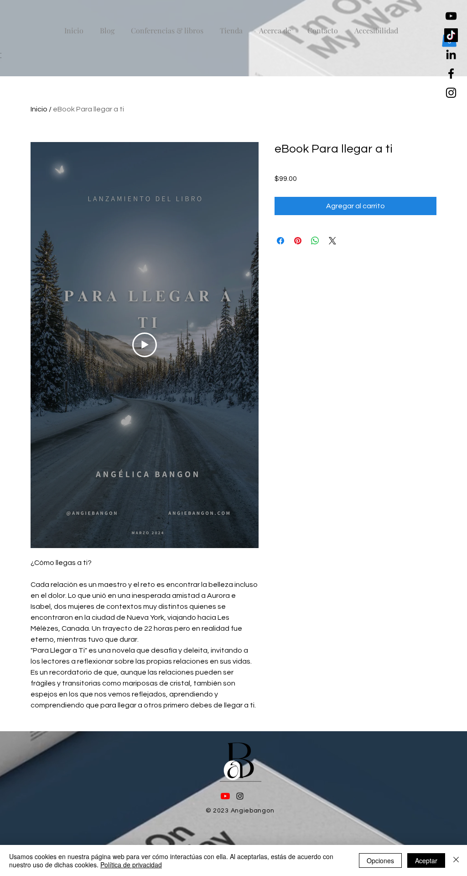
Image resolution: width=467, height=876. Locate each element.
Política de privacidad (131, 864)
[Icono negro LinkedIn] (451, 54)
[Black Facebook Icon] (451, 73)
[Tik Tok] (451, 35)
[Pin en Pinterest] (297, 240)
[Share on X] (332, 240)
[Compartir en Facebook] (280, 240)
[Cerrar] (456, 860)
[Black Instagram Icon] (451, 93)
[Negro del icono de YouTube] (451, 16)
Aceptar (426, 860)
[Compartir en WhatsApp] (315, 240)
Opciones (380, 860)
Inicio (39, 109)
